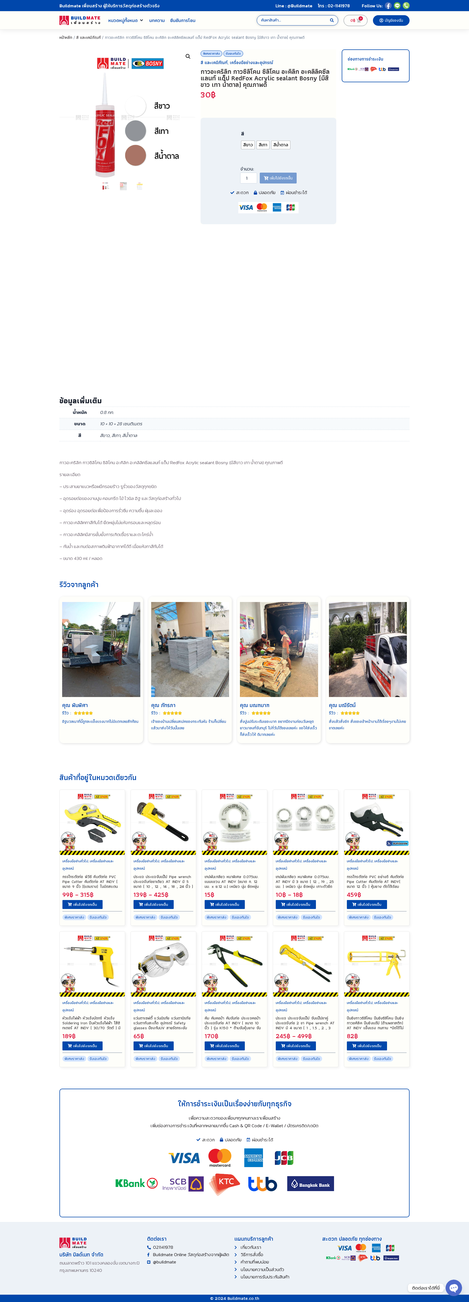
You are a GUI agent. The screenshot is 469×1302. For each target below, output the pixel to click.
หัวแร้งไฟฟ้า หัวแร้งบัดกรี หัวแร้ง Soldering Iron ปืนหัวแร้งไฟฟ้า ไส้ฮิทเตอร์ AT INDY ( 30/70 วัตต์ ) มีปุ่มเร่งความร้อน (91, 1025)
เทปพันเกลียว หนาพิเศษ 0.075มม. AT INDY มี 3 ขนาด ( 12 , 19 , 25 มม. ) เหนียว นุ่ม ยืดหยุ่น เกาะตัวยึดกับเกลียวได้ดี (305, 884)
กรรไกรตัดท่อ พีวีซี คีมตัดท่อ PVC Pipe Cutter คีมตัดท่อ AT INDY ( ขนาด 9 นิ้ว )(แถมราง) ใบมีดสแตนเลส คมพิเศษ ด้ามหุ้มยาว (90, 884)
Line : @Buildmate (293, 5)
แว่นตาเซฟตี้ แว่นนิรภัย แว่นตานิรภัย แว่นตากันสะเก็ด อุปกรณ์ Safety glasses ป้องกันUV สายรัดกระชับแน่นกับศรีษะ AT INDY (162, 1025)
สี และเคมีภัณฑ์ (88, 37)
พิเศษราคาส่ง (211, 53)
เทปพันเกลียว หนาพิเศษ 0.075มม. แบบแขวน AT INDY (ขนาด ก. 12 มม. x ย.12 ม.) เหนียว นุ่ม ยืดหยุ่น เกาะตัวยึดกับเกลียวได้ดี (232, 884)
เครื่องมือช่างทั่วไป (75, 861)
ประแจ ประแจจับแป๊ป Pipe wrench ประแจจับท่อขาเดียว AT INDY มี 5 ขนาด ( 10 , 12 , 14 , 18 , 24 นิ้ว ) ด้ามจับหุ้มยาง (163, 884)
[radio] (248, 145)
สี (242, 133)
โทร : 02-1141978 (334, 5)
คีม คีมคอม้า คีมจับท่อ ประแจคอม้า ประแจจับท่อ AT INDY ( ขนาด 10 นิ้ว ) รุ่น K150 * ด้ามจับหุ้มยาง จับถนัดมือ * (233, 1025)
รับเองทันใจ (233, 53)
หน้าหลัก (65, 37)
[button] (126, 20)
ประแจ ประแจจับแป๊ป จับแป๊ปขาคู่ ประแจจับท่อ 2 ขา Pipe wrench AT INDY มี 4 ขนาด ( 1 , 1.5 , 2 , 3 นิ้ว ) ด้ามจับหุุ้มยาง (305, 1025)
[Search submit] (332, 20)
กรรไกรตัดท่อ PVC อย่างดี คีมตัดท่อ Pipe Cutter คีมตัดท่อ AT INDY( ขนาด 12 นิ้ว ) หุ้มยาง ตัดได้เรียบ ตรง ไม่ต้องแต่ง (375, 884)
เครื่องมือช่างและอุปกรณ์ (251, 62)
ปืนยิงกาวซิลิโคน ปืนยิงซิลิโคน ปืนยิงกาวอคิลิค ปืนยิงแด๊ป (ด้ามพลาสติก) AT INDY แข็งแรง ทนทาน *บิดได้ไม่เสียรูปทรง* (375, 1025)
